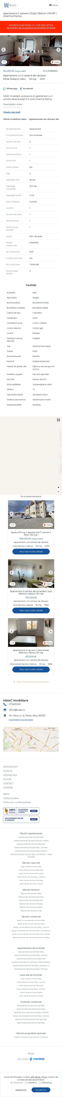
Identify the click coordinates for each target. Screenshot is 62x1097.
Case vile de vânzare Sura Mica (31, 873)
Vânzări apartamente (31, 833)
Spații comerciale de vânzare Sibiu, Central (31, 927)
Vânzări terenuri (31, 889)
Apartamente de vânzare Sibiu (45, 119)
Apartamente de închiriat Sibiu (31, 952)
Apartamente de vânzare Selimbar (31, 844)
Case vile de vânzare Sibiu (31, 866)
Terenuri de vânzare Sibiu (31, 893)
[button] (3, 50)
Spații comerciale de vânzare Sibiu (31, 920)
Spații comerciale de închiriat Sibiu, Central (31, 1016)
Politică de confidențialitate (17, 802)
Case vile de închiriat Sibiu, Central (31, 982)
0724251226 (15, 704)
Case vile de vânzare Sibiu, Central (31, 877)
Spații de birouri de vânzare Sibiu (31, 924)
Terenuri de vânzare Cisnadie (31, 904)
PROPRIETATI (10, 767)
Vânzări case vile (31, 863)
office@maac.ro (17, 710)
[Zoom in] (58, 487)
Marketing (46, 1082)
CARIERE (8, 787)
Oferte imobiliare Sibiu (14, 119)
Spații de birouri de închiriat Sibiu (31, 1005)
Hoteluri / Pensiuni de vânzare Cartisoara (31, 1037)
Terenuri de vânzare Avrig (31, 911)
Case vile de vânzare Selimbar (31, 870)
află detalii (36, 1077)
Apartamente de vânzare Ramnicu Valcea (31, 840)
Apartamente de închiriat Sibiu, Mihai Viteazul (31, 962)
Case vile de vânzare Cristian (31, 884)
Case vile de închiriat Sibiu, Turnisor (31, 989)
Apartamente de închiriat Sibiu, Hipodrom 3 (31, 965)
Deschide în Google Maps (21, 719)
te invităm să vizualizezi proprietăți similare (31, 27)
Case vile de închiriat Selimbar (31, 985)
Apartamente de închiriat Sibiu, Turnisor (31, 969)
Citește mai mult (11, 112)
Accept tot (41, 1090)
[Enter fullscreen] (58, 420)
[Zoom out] (58, 492)
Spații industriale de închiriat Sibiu (31, 1023)
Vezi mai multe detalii (31, 551)
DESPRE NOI (10, 775)
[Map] (31, 455)
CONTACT (8, 783)
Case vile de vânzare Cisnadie (31, 880)
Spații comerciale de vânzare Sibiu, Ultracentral (31, 931)
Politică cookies (11, 798)
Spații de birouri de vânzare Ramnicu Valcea (31, 937)
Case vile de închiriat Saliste (31, 992)
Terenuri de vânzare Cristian (31, 907)
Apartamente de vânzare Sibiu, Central (31, 851)
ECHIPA (7, 779)
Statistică (32, 1082)
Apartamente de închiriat (31, 948)
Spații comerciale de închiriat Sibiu (31, 1009)
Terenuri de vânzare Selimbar (31, 900)
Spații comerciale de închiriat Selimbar (31, 1019)
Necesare (18, 1082)
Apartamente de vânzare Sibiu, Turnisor (31, 847)
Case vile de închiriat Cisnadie (31, 996)
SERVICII (8, 771)
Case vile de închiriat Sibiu (31, 979)
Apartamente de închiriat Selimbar (31, 959)
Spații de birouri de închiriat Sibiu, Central (31, 1012)
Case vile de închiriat (31, 975)
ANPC (6, 794)
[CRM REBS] (37, 1059)
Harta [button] (57, 62)
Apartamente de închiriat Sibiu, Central (31, 955)
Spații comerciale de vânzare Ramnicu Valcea (31, 934)
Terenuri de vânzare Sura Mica (31, 897)
